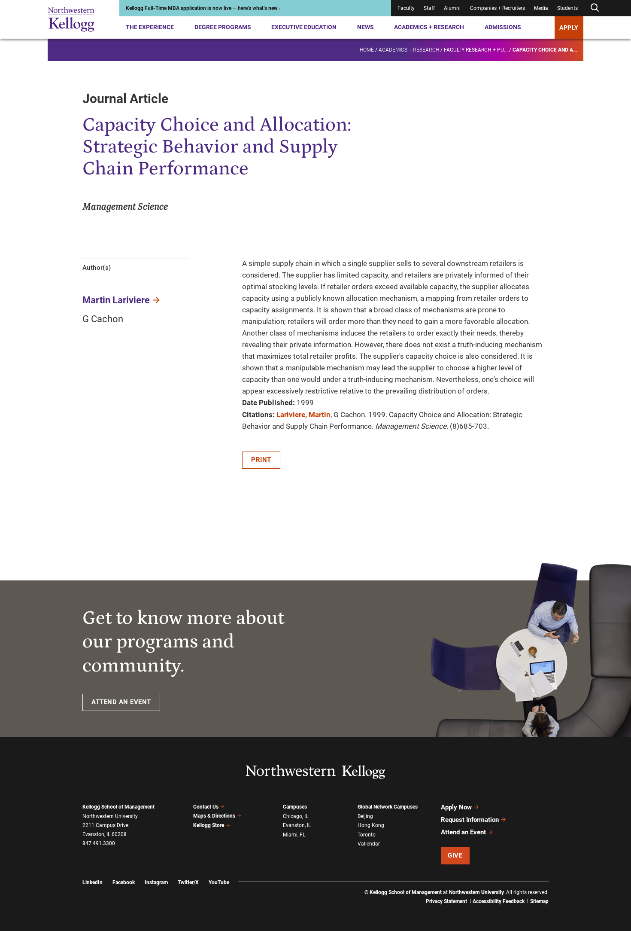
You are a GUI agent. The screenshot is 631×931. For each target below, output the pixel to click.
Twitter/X (188, 882)
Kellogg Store (208, 825)
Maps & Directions (214, 816)
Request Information (470, 820)
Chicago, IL (295, 816)
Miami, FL (294, 835)
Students (567, 8)
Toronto (367, 835)
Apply (569, 27)
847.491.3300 (98, 843)
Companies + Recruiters (497, 8)
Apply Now (456, 807)
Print (261, 460)
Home (367, 50)
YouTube (219, 882)
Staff (429, 8)
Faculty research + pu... (476, 50)
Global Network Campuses (388, 807)
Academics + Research (429, 27)
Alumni (452, 8)
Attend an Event (463, 832)
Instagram (156, 882)
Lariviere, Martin (303, 414)
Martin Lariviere (116, 300)
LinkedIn (92, 882)
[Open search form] (594, 8)
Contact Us (205, 807)
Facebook (123, 882)
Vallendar (369, 844)
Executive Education (304, 27)
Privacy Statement (446, 901)
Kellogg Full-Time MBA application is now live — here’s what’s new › (203, 8)
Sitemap (539, 901)
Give (455, 855)
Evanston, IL (297, 825)
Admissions (503, 27)
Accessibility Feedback (499, 901)
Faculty (406, 8)
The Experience (150, 27)
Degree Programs (222, 27)
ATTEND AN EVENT (121, 702)
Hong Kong (371, 825)
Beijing (365, 816)
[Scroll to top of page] (559, 886)
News (365, 27)
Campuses (295, 807)
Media (541, 8)
